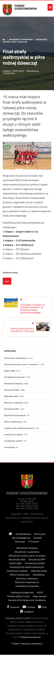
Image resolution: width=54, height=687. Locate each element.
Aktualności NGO (11, 390)
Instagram (28, 611)
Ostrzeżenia (9, 447)
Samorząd (20, 541)
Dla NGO (38, 538)
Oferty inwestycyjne (13, 422)
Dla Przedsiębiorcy (21, 538)
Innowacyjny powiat (13, 441)
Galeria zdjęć (9, 371)
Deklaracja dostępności (22, 592)
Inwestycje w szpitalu (13, 434)
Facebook (14, 606)
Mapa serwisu (40, 596)
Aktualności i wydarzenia (21, 39)
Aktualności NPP (11, 409)
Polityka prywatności (30, 637)
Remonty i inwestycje (13, 403)
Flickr (44, 606)
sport (7, 281)
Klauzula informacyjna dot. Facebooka (27, 600)
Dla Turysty (39, 534)
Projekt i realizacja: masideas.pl (27, 643)
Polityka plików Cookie (18, 596)
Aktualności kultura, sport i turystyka (25, 41)
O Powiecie (33, 541)
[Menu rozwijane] (50, 7)
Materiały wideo (11, 396)
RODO (40, 592)
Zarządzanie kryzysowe (14, 377)
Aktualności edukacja (13, 383)
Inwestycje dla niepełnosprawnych (19, 428)
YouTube (30, 606)
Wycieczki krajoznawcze (14, 415)
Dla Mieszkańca (23, 534)
